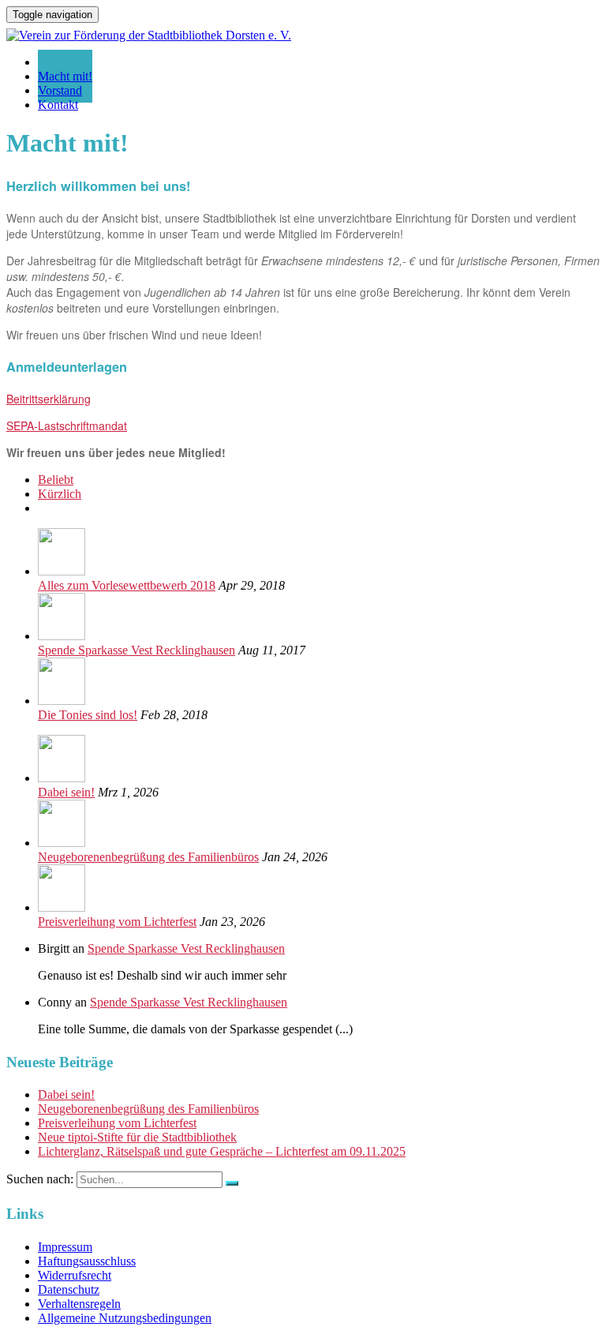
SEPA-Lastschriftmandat (66, 425)
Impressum (65, 1247)
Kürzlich (59, 493)
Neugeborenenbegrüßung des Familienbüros (148, 857)
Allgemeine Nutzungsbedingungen (124, 1318)
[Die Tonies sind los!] (61, 700)
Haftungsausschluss (87, 1261)
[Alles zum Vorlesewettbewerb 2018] (61, 571)
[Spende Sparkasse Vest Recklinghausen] (61, 636)
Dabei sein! (66, 792)
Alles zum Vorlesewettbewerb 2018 (126, 585)
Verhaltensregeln (79, 1303)
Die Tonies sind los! (87, 714)
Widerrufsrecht (74, 1275)
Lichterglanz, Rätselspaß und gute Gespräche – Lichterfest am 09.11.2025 (222, 1151)
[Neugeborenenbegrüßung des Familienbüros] (61, 842)
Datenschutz (68, 1289)
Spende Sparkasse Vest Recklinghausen (136, 650)
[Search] (232, 1183)
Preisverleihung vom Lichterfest (117, 921)
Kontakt (58, 104)
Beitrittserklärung (48, 399)
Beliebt (55, 479)
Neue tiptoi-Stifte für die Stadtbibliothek (137, 1137)
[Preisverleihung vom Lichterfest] (61, 907)
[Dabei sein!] (61, 778)
